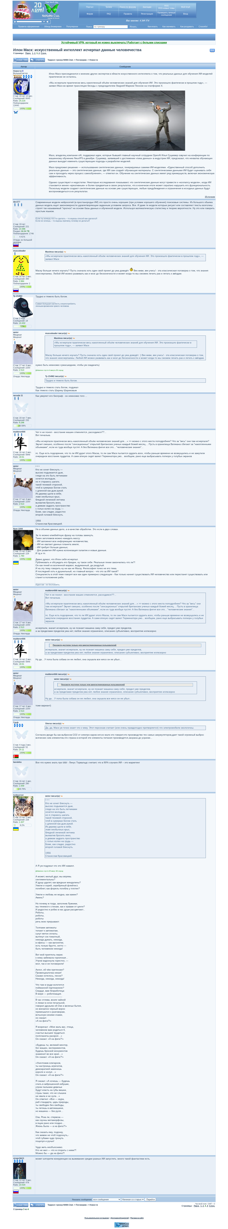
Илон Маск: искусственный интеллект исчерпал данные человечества (77, 50)
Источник (210, 196)
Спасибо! (203, 26)
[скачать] (44, 21)
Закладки (147, 7)
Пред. (28, 53)
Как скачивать (168, 26)
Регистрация (147, 14)
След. (44, 53)
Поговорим (81, 60)
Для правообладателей (119, 1218)
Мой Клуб (185, 7)
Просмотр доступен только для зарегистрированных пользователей (84, 645)
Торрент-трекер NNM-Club (60, 60)
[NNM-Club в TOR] (122, 1227)
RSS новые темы (166, 8)
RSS (166, 6)
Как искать (153, 26)
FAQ (109, 14)
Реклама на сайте (137, 1218)
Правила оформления (28, 26)
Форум (90, 14)
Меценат (17, 335)
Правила (128, 14)
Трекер (108, 7)
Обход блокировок (52, 26)
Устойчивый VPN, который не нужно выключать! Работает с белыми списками (114, 42)
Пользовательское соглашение (96, 1218)
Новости (93, 60)
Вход (185, 14)
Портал (89, 7)
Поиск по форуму (128, 7)
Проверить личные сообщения (166, 14)
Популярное (72, 26)
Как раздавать (187, 26)
